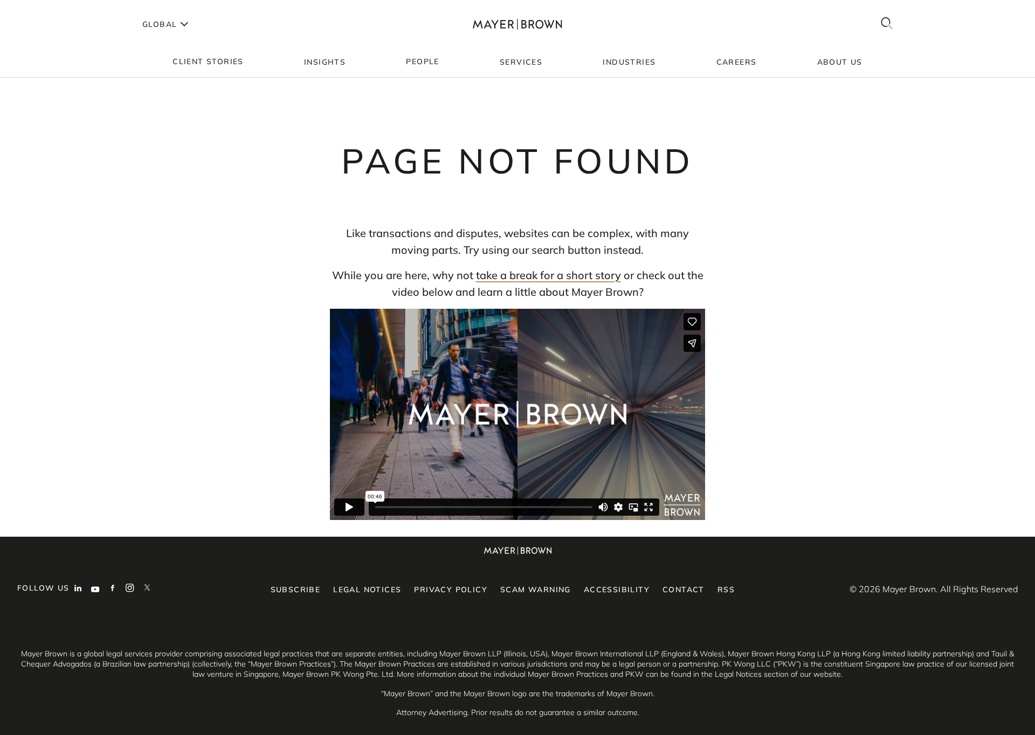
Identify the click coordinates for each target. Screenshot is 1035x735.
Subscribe (296, 589)
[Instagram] (130, 589)
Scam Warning (535, 589)
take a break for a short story (548, 275)
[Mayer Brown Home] (517, 24)
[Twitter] (147, 589)
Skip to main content (52, 8)
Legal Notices (367, 589)
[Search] (887, 24)
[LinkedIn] (78, 589)
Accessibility (617, 589)
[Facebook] (112, 589)
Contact (684, 589)
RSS (726, 589)
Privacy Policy (450, 589)
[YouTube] (95, 589)
